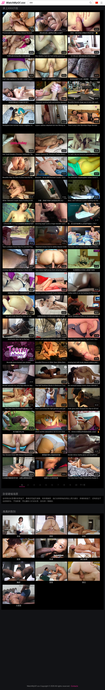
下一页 (82, 485)
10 (76, 485)
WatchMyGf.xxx (15, 2)
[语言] (96, 2)
